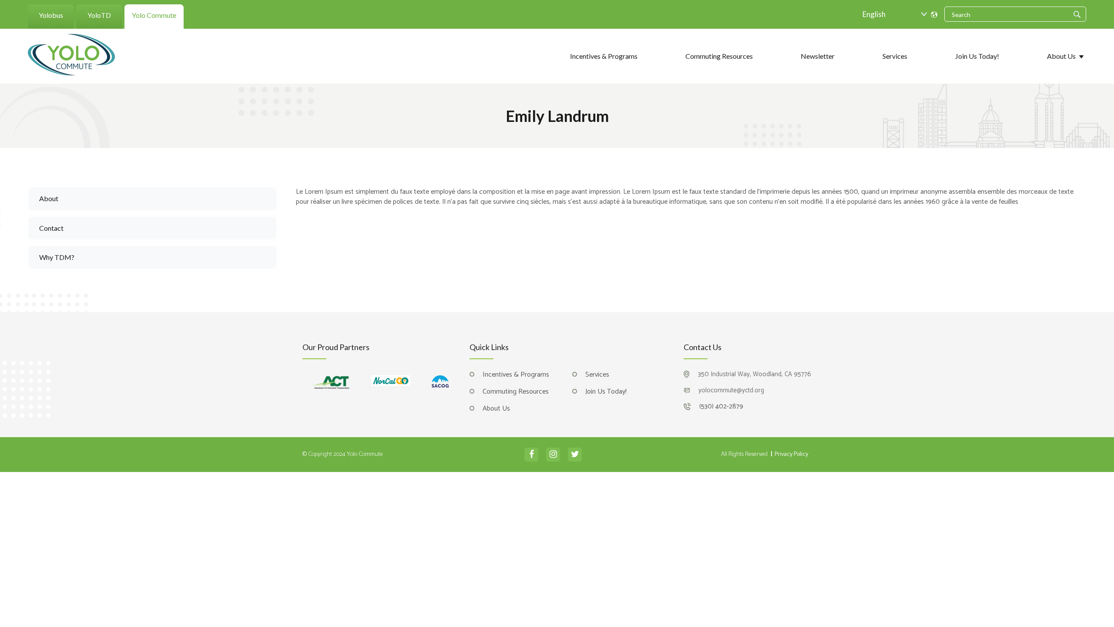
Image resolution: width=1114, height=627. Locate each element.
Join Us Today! (977, 56)
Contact (51, 228)
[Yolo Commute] (71, 54)
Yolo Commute (154, 15)
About (48, 198)
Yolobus (51, 15)
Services (894, 56)
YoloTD (99, 15)
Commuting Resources (719, 56)
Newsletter (818, 56)
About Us (1061, 56)
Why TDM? (56, 257)
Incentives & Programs (604, 56)
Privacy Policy (791, 454)
